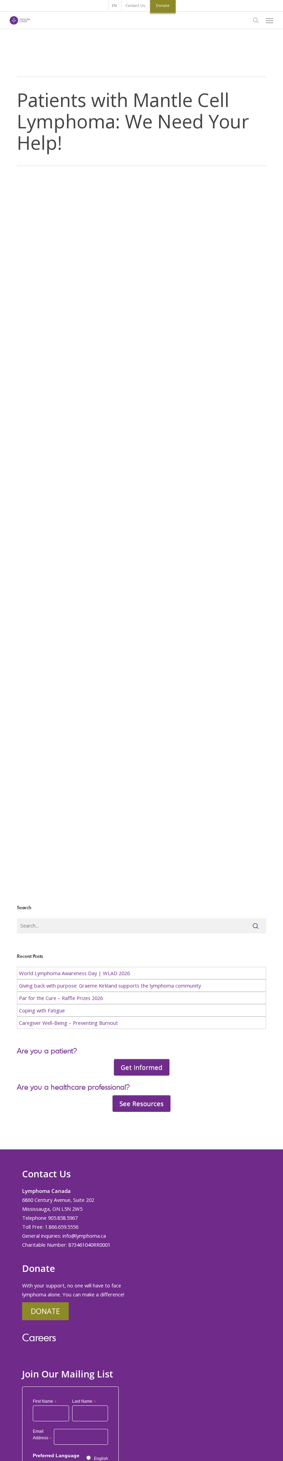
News (33, 886)
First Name (45, 1401)
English (101, 1458)
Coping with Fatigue (42, 1010)
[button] (269, 20)
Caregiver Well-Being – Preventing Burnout (68, 1022)
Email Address (42, 1435)
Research (54, 886)
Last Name (84, 1401)
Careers (39, 1337)
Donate (45, 1311)
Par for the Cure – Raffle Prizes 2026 (61, 997)
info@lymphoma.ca (84, 1235)
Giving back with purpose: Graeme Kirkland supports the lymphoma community (110, 985)
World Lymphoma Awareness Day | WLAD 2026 (74, 973)
